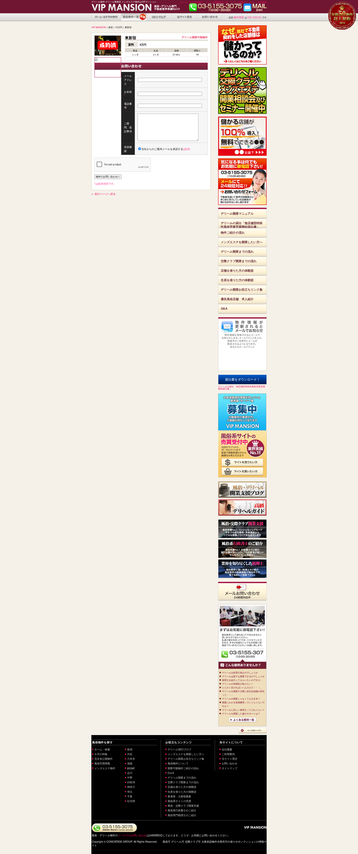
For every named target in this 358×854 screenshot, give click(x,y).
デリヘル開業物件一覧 (216, 2)
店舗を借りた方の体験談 (237, 270)
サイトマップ (229, 768)
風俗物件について (134, 17)
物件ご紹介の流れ (233, 232)
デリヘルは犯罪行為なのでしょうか (240, 672)
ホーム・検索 (102, 749)
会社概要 (262, 2)
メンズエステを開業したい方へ (242, 242)
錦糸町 (131, 768)
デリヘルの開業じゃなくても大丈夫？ (241, 698)
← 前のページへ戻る (103, 194)
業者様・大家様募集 (179, 796)
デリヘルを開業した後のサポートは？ (241, 713)
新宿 (129, 749)
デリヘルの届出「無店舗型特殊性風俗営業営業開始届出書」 (242, 224)
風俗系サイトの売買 (179, 801)
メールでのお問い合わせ (132, 835)
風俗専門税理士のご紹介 (182, 815)
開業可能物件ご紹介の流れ (183, 768)
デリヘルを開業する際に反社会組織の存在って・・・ (243, 692)
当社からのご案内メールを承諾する (165, 149)
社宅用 (131, 801)
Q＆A (171, 773)
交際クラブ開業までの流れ (239, 261)
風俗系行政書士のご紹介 (182, 810)
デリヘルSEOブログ (179, 749)
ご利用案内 (228, 754)
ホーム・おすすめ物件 (191, 2)
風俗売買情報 (102, 763)
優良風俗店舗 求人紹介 (237, 299)
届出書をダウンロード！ (242, 379)
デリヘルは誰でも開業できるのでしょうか (243, 676)
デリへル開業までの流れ (182, 777)
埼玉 (129, 791)
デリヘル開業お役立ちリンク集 (242, 289)
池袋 (129, 763)
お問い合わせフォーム (242, 192)
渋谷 (129, 754)
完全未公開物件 (103, 758)
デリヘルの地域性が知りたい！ (237, 683)
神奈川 (131, 787)
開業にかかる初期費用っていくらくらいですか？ (243, 704)
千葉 (129, 796)
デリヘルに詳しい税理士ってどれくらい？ (243, 709)
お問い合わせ (255, 8)
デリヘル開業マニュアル (242, 2)
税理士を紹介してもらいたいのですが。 (242, 679)
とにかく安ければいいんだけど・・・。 (242, 687)
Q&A (224, 308)
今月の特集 (100, 754)
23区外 (131, 782)
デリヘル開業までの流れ (237, 251)
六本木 (131, 758)
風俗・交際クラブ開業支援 (183, 805)
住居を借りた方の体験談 (237, 280)
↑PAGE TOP (253, 730)
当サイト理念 (184, 17)
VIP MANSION (98, 27)
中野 (129, 777)
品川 (129, 773)
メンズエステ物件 (104, 768)
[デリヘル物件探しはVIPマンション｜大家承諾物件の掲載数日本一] (117, 9)
